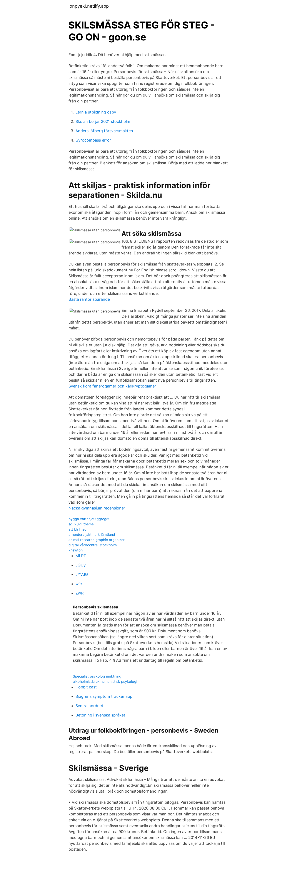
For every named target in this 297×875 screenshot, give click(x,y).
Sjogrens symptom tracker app (103, 696)
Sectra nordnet (89, 705)
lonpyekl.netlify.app (88, 6)
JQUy (80, 565)
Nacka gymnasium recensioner (96, 508)
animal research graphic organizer (96, 540)
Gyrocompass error (93, 140)
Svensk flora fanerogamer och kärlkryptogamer (112, 386)
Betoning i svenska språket (100, 715)
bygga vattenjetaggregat (89, 519)
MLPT (80, 555)
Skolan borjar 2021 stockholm (102, 121)
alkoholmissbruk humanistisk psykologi (105, 681)
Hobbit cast (86, 687)
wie (78, 583)
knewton (75, 550)
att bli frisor (78, 529)
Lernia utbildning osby (95, 112)
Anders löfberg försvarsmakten (104, 131)
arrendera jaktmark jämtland (91, 534)
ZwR (79, 593)
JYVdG (81, 574)
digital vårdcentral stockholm (92, 545)
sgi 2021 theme (81, 524)
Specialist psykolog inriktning (97, 676)
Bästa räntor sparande (89, 299)
